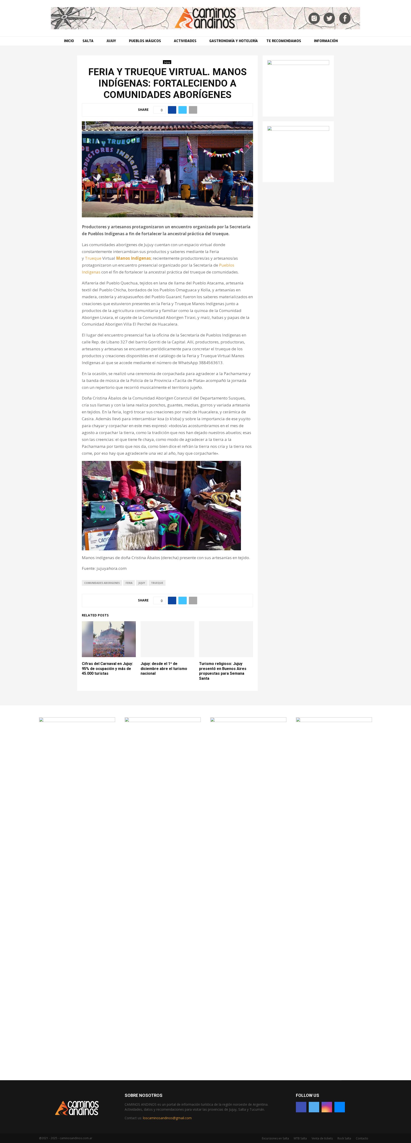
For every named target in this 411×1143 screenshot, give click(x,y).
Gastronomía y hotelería (233, 41)
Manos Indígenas (133, 258)
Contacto (362, 1138)
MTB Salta (300, 1138)
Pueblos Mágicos (145, 41)
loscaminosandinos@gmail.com (167, 1118)
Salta (88, 41)
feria (129, 583)
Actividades (185, 41)
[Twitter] (314, 1107)
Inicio (69, 41)
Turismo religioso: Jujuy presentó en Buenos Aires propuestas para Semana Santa (222, 671)
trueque (157, 583)
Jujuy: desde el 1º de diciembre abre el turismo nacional (164, 668)
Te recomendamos (283, 41)
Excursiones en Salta (275, 1138)
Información (326, 41)
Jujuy (111, 41)
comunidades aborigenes (102, 583)
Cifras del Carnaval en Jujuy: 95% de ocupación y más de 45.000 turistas (107, 668)
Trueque (93, 258)
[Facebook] (301, 1107)
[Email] (339, 1107)
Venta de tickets (322, 1138)
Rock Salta (344, 1138)
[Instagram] (327, 1107)
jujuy (141, 583)
